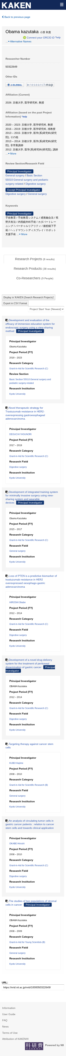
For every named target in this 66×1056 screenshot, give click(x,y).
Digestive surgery (35, 183)
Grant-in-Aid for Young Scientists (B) (27, 942)
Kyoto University (17, 394)
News (5, 1026)
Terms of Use (10, 1032)
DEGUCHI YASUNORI (20, 434)
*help (57, 37)
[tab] (35, 259)
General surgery (15, 175)
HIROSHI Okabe (17, 602)
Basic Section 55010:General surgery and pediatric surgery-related (27, 179)
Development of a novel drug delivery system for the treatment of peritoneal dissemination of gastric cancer (29, 663)
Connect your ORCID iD (40, 37)
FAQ (4, 1020)
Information (8, 1007)
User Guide (8, 1014)
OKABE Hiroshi (17, 843)
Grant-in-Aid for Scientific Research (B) (28, 785)
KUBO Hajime (16, 763)
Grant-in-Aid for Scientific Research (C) (28, 368)
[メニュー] (61, 4)
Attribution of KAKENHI (15, 1038)
